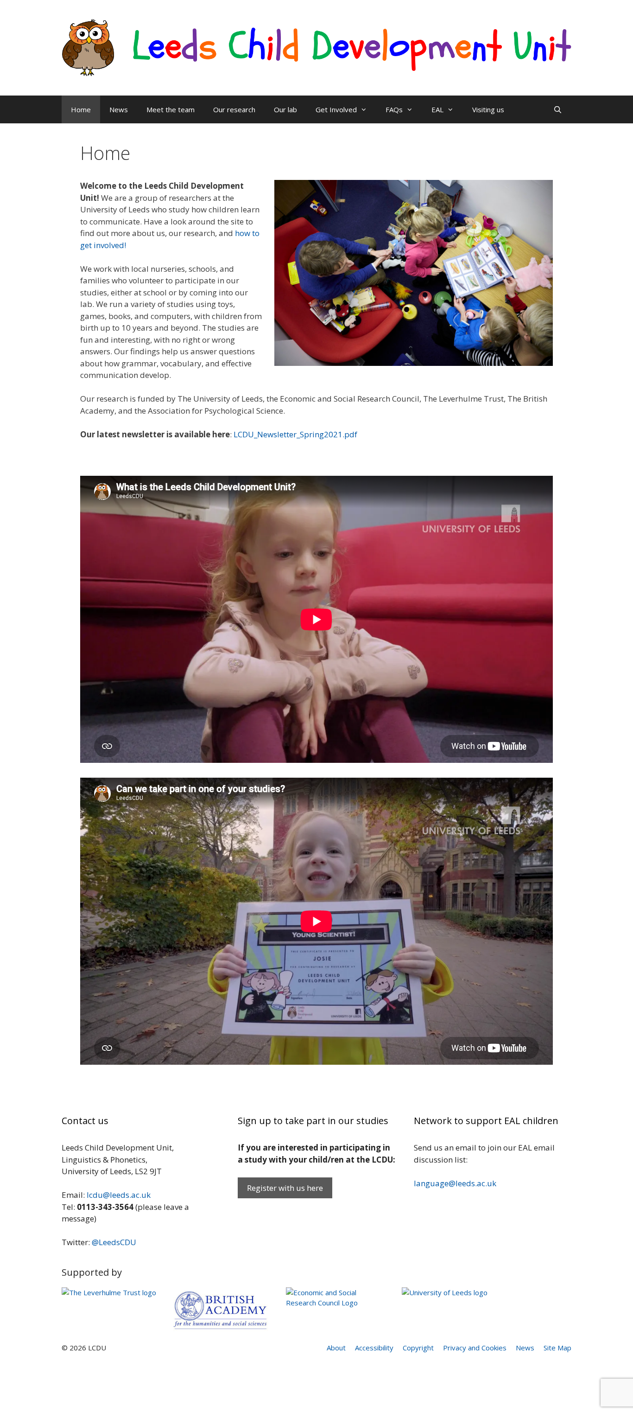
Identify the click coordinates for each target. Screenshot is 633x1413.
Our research (234, 109)
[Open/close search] (557, 109)
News (118, 109)
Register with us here (285, 1188)
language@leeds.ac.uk (455, 1183)
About (336, 1347)
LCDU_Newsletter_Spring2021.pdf (295, 434)
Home (81, 109)
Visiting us (488, 109)
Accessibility (374, 1347)
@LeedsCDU (114, 1242)
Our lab (285, 109)
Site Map (557, 1347)
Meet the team (170, 109)
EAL (437, 109)
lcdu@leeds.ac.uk (119, 1194)
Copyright (418, 1347)
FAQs (394, 109)
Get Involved (336, 109)
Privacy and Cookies (474, 1347)
